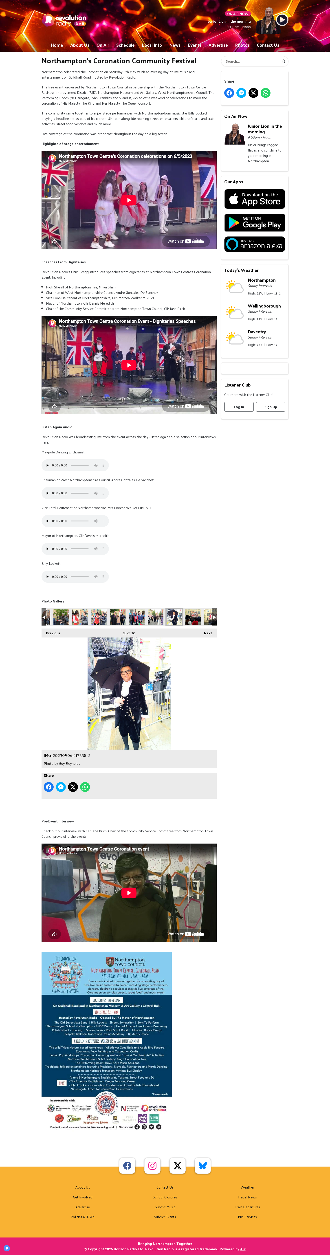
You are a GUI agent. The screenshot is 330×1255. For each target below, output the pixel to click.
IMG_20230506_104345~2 (80, 617)
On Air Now (235, 116)
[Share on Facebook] (49, 787)
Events (194, 45)
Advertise (218, 45)
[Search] (283, 61)
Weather (247, 1187)
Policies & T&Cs (83, 1216)
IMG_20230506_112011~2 (137, 617)
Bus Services (247, 1216)
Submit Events (165, 1216)
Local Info (152, 45)
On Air (103, 45)
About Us (79, 45)
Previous (51, 633)
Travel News (247, 1197)
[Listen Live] (282, 19)
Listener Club (237, 385)
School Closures (165, 1197)
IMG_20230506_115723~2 (193, 617)
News (174, 45)
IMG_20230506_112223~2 (155, 617)
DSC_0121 (61, 617)
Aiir (243, 1249)
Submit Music (165, 1207)
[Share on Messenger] (61, 787)
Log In (239, 406)
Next (206, 633)
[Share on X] (73, 787)
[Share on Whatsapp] (85, 787)
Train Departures (247, 1207)
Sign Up (270, 406)
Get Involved (82, 1197)
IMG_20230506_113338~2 (174, 617)
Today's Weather (241, 270)
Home (57, 45)
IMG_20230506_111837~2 (118, 617)
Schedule (125, 45)
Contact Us (268, 45)
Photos (242, 45)
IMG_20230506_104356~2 (99, 617)
